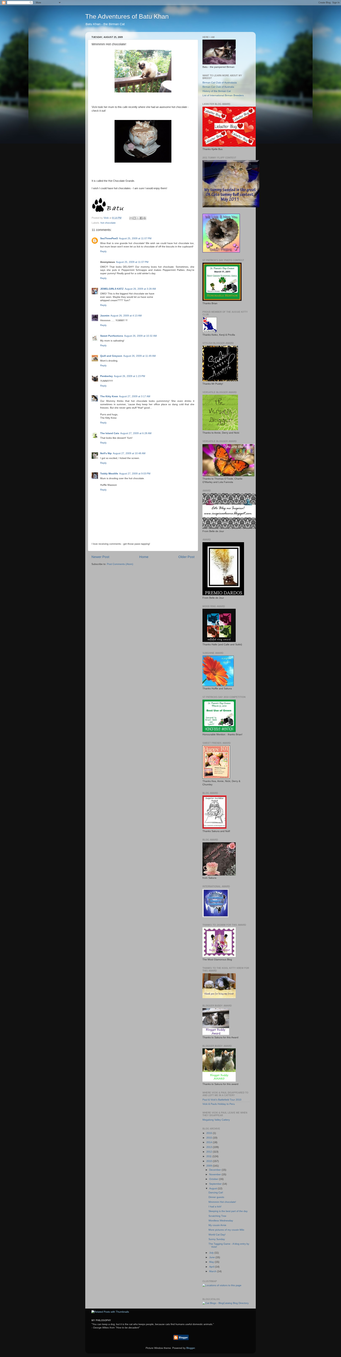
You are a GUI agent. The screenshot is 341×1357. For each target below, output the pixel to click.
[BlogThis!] (134, 218)
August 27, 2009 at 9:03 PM (134, 473)
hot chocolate (108, 222)
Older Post (186, 557)
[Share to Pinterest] (144, 218)
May (212, 1262)
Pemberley (106, 376)
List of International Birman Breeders (223, 95)
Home (143, 557)
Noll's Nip (106, 453)
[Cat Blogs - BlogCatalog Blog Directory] (225, 1303)
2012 (209, 1151)
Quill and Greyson (111, 356)
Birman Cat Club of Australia (218, 87)
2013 (209, 1147)
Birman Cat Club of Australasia (219, 82)
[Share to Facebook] (141, 218)
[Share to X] (138, 218)
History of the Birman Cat (216, 91)
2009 (209, 1165)
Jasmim (104, 315)
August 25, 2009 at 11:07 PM (135, 238)
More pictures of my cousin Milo (226, 1230)
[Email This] (131, 218)
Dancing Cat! (216, 1192)
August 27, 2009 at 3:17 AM (134, 396)
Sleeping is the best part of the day (228, 1211)
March (213, 1271)
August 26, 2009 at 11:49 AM (139, 356)
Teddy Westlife (109, 473)
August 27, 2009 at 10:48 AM (129, 453)
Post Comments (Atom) (120, 564)
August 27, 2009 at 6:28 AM (135, 433)
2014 (209, 1142)
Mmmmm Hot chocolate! (222, 1202)
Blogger (190, 1348)
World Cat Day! (217, 1234)
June (212, 1257)
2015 (209, 1137)
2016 (209, 1133)
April (212, 1266)
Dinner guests (216, 1197)
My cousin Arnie (217, 1225)
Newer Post (100, 557)
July (211, 1252)
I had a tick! (215, 1206)
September (215, 1184)
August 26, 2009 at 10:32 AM (140, 336)
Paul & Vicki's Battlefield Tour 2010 (221, 1099)
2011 (209, 1156)
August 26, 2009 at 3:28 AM (140, 289)
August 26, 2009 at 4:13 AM (126, 315)
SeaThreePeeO (109, 238)
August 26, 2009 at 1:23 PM (129, 376)
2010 (209, 1161)
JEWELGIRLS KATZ (112, 289)
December (215, 1170)
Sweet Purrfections (111, 336)
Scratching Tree (217, 1216)
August (213, 1188)
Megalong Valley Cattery (216, 1119)
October (214, 1179)
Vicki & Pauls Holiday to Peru (218, 1104)
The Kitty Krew (109, 396)
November (215, 1174)
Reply (103, 251)
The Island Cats (109, 433)
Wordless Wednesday (221, 1220)
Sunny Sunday (217, 1239)
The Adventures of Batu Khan (127, 16)
